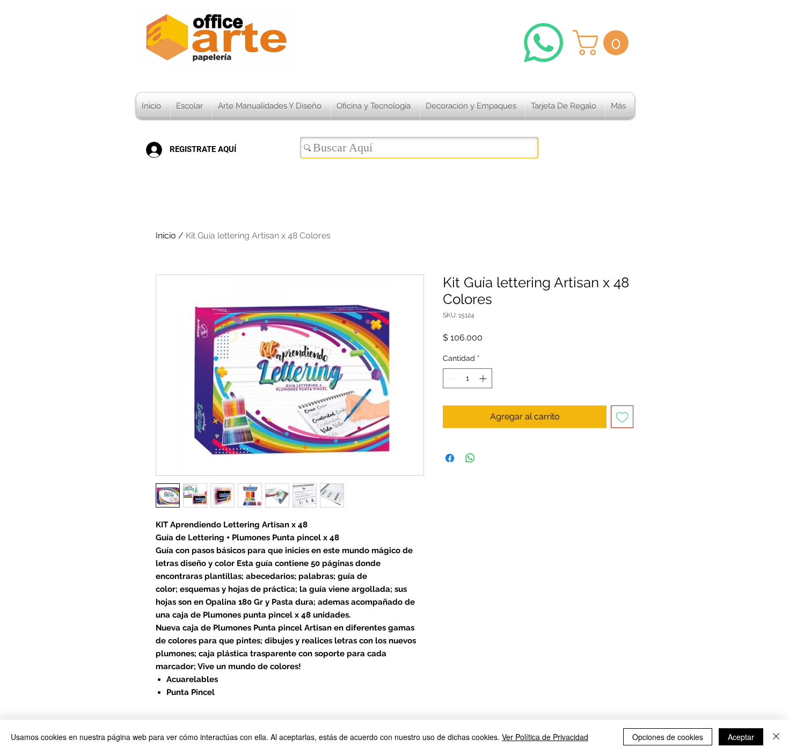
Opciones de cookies (667, 736)
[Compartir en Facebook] (449, 458)
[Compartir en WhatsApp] (470, 458)
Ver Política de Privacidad (545, 736)
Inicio (166, 235)
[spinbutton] (467, 378)
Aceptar (741, 736)
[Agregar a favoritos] (622, 416)
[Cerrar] (776, 736)
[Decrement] (451, 378)
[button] (603, 42)
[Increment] (484, 378)
